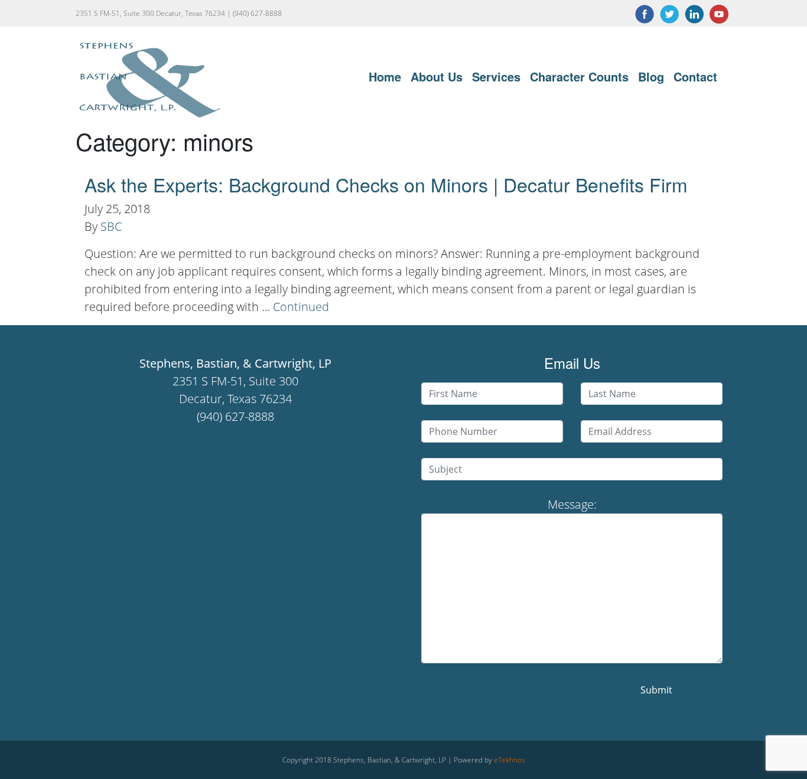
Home (385, 76)
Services (496, 76)
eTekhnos (509, 760)
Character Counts (579, 76)
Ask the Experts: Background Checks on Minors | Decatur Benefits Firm (386, 184)
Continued (301, 307)
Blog (651, 76)
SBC (111, 226)
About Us (437, 76)
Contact (695, 76)
